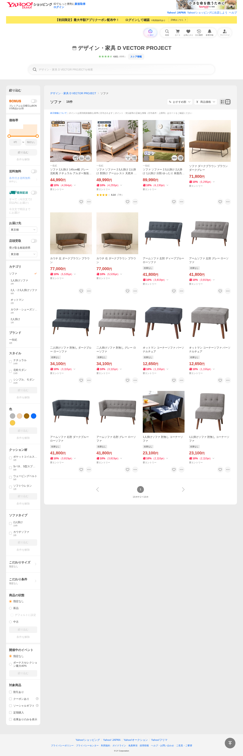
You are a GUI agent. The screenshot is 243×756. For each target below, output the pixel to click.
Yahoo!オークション (136, 739)
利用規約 (105, 745)
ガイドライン (119, 745)
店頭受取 (15, 240)
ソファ (56, 102)
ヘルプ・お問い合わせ (162, 745)
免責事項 (132, 745)
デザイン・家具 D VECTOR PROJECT (73, 93)
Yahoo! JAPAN (176, 12)
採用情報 (144, 745)
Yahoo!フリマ (159, 739)
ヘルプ (233, 12)
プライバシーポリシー (62, 745)
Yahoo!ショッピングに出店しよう (207, 12)
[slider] (9, 136)
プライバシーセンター (87, 745)
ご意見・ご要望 (184, 745)
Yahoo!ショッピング (88, 739)
